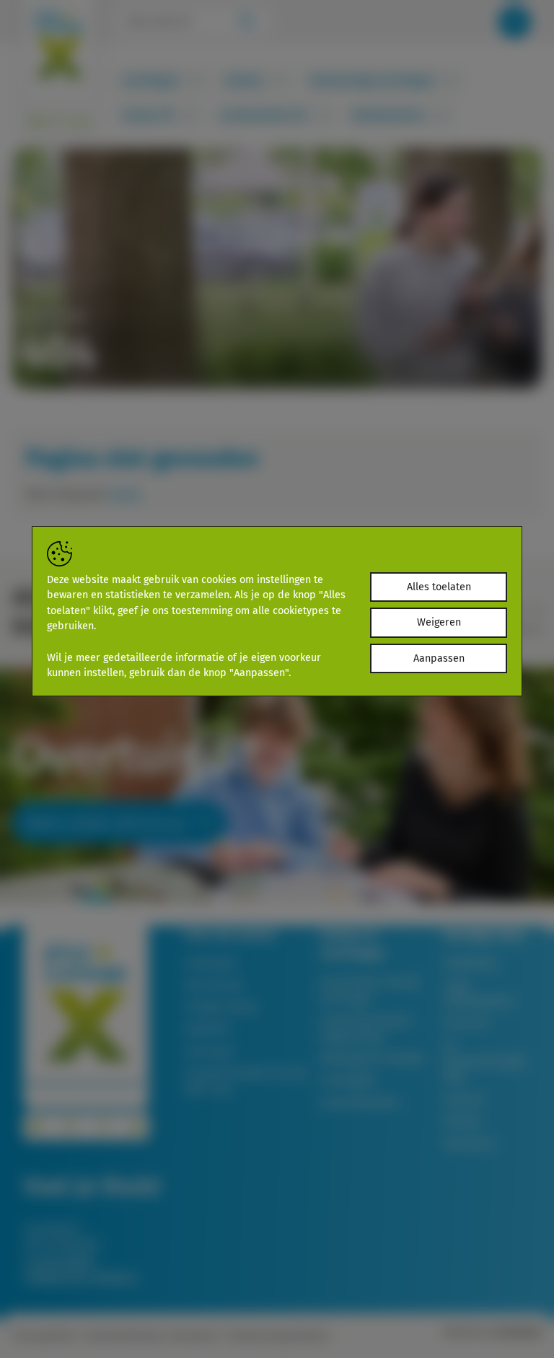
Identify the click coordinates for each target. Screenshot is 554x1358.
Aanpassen (439, 658)
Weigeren (439, 622)
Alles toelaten (439, 587)
